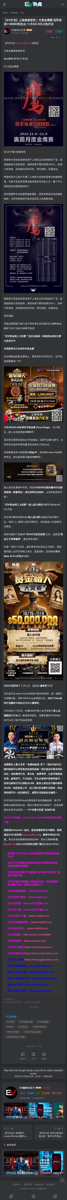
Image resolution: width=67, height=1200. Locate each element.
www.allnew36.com (41, 965)
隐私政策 (39, 1184)
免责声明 (28, 1184)
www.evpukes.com (35, 941)
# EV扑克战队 (43, 1021)
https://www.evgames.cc (38, 947)
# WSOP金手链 (39, 1026)
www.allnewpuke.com (45, 978)
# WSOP (10, 1026)
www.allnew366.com (42, 972)
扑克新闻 (14, 12)
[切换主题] (62, 1180)
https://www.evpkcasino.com (41, 953)
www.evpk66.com (39, 916)
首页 (6, 12)
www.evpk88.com (41, 922)
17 (24, 1093)
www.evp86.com (23, 43)
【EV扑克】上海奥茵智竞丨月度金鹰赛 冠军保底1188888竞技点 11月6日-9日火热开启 (33, 22)
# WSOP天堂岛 (12, 1031)
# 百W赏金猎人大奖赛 (15, 1036)
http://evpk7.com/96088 (35, 817)
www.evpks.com (38, 891)
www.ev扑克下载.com (36, 909)
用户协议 (51, 1184)
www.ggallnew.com (40, 990)
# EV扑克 (10, 1021)
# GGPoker (23, 1026)
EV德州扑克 (17, 30)
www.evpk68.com (37, 928)
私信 (60, 31)
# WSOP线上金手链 (32, 1031)
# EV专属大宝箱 (26, 1021)
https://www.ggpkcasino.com (41, 959)
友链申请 (16, 1184)
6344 (32, 1093)
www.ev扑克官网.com (36, 903)
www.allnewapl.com (36, 984)
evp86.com (10, 844)
